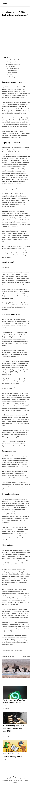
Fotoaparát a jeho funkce (13, 64)
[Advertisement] (15, 37)
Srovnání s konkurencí (13, 74)
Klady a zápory (11, 77)
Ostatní (28, 656)
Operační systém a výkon (13, 60)
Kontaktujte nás (18, 650)
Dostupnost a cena (12, 72)
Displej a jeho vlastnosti (13, 62)
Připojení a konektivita (13, 68)
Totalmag (4, 3)
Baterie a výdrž (11, 66)
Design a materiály (12, 70)
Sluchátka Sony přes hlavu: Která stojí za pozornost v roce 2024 (13, 728)
